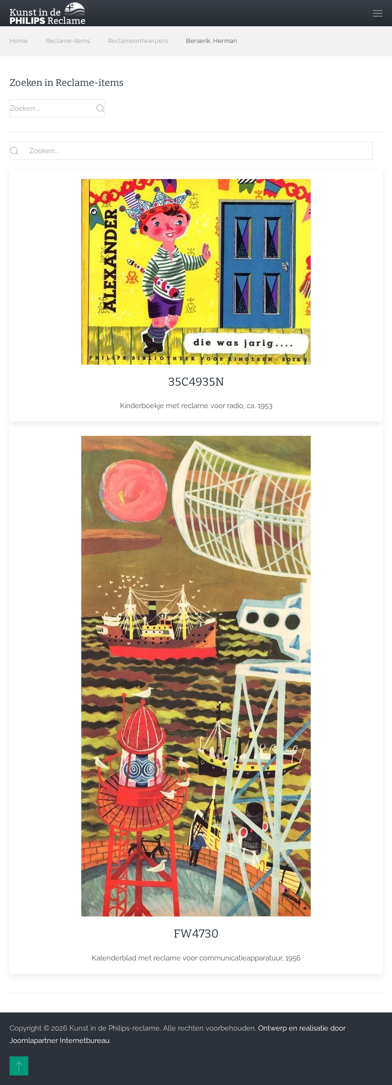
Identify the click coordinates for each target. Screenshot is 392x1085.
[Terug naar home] (47, 13)
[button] (377, 13)
